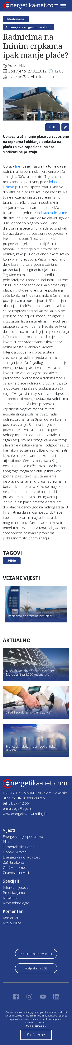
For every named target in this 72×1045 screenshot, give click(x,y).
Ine (17, 166)
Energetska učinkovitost (21, 857)
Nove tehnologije (16, 903)
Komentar (10, 917)
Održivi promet (14, 867)
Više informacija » (36, 1026)
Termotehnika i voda (18, 847)
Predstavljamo (14, 892)
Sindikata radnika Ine (51, 212)
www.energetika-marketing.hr (25, 813)
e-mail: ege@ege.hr (17, 808)
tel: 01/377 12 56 (16, 803)
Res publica (12, 923)
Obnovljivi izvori (14, 852)
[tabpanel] (36, 104)
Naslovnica (15, 19)
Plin (6, 841)
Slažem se (36, 1035)
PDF (52, 127)
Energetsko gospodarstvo (29, 27)
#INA (11, 560)
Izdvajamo (10, 897)
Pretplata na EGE (36, 968)
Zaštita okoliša (14, 862)
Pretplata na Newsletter (36, 954)
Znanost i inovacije (17, 872)
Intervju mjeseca (15, 887)
